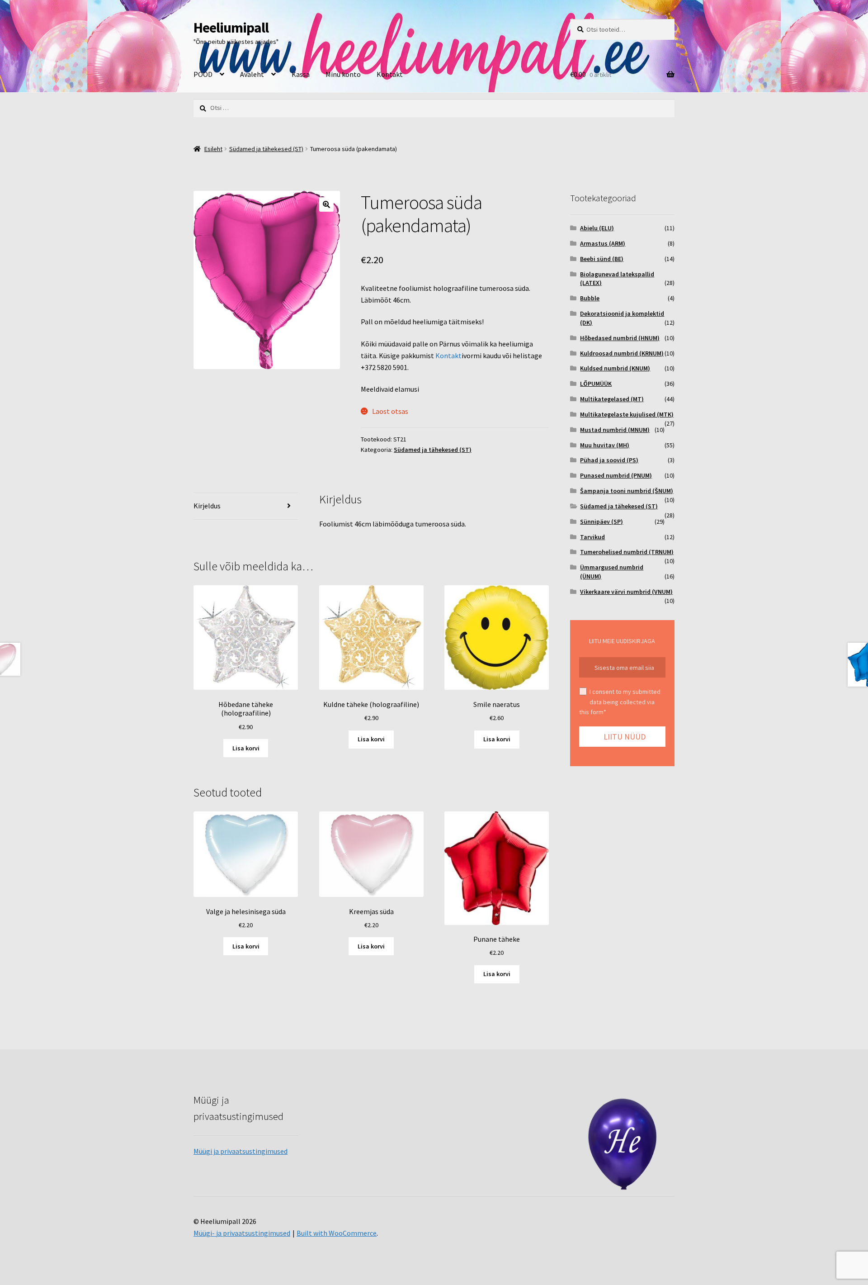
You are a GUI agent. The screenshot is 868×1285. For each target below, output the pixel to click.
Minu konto (343, 74)
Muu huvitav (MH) (604, 445)
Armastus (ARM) (602, 243)
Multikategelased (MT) (612, 399)
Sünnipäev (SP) (601, 521)
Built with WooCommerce (337, 1233)
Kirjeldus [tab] (207, 505)
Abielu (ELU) (597, 228)
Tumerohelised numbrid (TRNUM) (627, 552)
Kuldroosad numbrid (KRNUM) (622, 353)
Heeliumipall (231, 28)
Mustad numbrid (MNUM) (615, 430)
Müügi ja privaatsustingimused (240, 1151)
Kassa (301, 74)
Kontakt (390, 74)
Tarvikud (592, 537)
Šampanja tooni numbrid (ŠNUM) (626, 491)
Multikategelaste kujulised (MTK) (627, 414)
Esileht (213, 149)
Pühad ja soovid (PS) (609, 460)
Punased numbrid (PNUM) (616, 475)
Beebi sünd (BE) (601, 259)
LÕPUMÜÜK (596, 383)
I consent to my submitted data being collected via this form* (619, 702)
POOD (202, 74)
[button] (326, 204)
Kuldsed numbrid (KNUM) (615, 368)
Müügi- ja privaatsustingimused (241, 1233)
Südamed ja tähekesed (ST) (266, 149)
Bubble (589, 298)
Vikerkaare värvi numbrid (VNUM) (626, 592)
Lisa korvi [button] (245, 748)
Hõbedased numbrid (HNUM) (620, 338)
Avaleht (252, 74)
